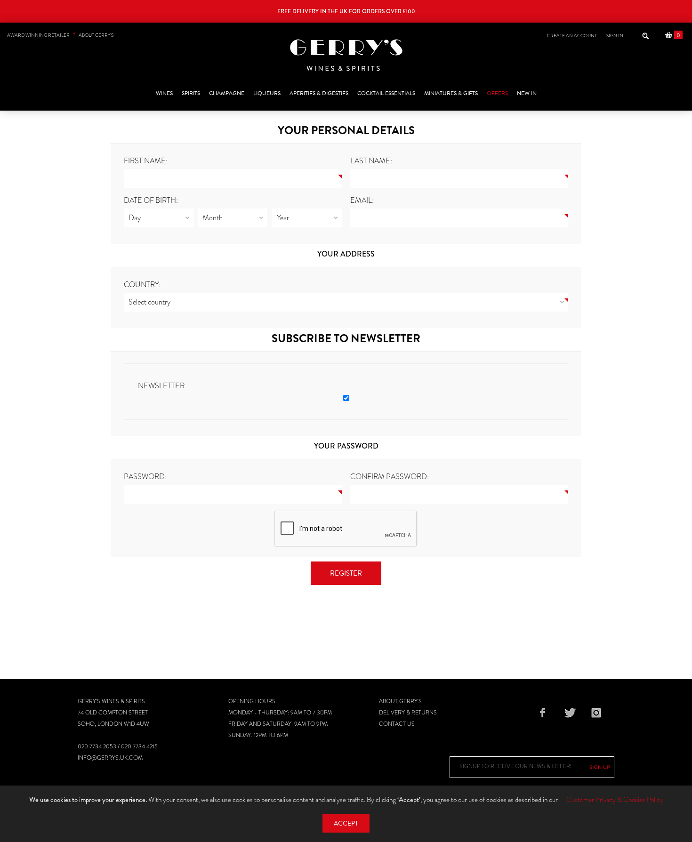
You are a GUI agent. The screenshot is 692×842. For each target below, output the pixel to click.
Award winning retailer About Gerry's (60, 35)
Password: (145, 476)
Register (346, 573)
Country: (142, 284)
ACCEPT (346, 823)
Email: (362, 200)
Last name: (371, 160)
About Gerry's (400, 701)
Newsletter (161, 385)
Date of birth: (151, 200)
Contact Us (397, 724)
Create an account (572, 35)
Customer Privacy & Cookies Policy (614, 799)
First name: (146, 160)
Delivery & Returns (408, 712)
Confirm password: (389, 476)
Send (600, 767)
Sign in (614, 35)
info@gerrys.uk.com (110, 758)
